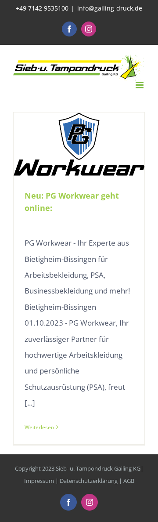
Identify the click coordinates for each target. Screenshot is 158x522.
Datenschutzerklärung (89, 481)
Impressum (39, 481)
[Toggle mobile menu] (140, 85)
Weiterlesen (39, 427)
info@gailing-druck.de (109, 8)
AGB (128, 481)
